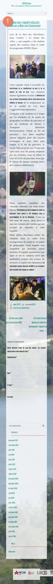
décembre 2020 (13, 478)
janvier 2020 (12, 507)
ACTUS (33, 304)
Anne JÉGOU (16, 304)
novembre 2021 (13, 440)
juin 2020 (11, 493)
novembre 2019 (13, 517)
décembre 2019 (13, 512)
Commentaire (12, 357)
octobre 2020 (12, 488)
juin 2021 (11, 454)
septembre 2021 (13, 445)
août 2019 (11, 531)
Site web (10, 396)
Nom (9, 373)
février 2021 (12, 469)
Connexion (11, 551)
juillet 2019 (12, 536)
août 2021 (11, 449)
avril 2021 (11, 459)
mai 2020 (11, 497)
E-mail (10, 385)
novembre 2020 (13, 483)
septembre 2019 (13, 526)
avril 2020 (11, 502)
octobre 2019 (12, 521)
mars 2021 (11, 464)
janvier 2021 (12, 473)
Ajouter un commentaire (21, 307)
